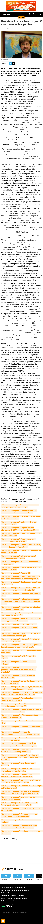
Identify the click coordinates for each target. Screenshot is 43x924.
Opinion (14, 838)
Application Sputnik (20, 898)
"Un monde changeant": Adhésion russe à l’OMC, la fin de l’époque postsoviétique (21, 545)
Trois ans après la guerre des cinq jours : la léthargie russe (21, 619)
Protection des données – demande (12, 895)
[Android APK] (7, 906)
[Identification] (30, 14)
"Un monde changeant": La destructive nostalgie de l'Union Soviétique (21, 517)
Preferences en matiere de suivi (11, 901)
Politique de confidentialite (20, 890)
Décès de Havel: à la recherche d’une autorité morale (20, 506)
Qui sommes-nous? (7, 887)
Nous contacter (6, 890)
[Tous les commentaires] (3, 921)
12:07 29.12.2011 (6, 28)
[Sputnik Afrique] (6, 15)
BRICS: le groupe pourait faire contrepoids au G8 (21, 705)
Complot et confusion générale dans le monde (20, 640)
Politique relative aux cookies (10, 893)
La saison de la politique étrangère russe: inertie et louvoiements (21, 645)
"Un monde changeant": (11, 644)
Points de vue (5, 838)
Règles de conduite (7, 898)
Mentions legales (19, 887)
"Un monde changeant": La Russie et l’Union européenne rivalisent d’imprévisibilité (19, 511)
